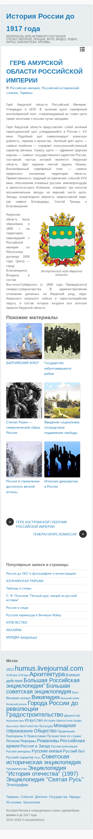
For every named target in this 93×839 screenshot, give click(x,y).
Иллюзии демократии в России (61, 483)
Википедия (45, 697)
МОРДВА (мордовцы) (21, 637)
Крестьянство (29, 726)
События (27, 797)
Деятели (41, 797)
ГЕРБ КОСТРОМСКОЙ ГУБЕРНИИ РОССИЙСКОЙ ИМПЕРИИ (38, 524)
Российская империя (25, 88)
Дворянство (72, 715)
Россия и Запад (35, 746)
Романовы (48, 740)
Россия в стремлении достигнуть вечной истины (23, 486)
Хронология (31, 802)
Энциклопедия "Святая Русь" (45, 779)
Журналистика (15, 720)
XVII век (23, 675)
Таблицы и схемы (18, 588)
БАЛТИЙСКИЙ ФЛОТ (22, 363)
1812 (10, 669)
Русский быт (74, 751)
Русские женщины (18, 751)
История (50, 720)
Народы (74, 797)
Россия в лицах (17, 608)
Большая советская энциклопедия (38, 688)
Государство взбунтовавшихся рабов (57, 368)
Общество (45, 730)
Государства (58, 797)
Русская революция (64, 746)
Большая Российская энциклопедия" (43, 683)
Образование (19, 731)
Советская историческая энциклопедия (43, 759)
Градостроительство (34, 714)
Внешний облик (70, 698)
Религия (12, 741)
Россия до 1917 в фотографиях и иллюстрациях (41, 573)
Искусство (34, 720)
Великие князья (18, 698)
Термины (26, 93)
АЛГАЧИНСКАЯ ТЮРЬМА (25, 581)
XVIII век (11, 675)
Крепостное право (69, 720)
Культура (46, 726)
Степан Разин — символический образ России (23, 427)
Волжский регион (16, 704)
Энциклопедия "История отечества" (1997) (42, 771)
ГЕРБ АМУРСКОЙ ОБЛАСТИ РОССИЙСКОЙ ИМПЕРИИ (44, 71)
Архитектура (47, 674)
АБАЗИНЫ (14, 630)
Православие (36, 736)
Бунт (75, 692)
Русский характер (20, 757)
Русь (38, 757)
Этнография (17, 785)
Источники (13, 802)
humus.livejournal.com (49, 668)
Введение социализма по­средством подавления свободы (61, 427)
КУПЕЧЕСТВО (16, 622)
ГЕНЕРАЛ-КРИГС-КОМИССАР (58, 534)
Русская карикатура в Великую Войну (33, 615)
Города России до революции (42, 706)
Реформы (28, 741)
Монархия (65, 725)
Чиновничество (16, 769)
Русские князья (47, 751)
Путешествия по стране (64, 736)
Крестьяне (12, 726)
